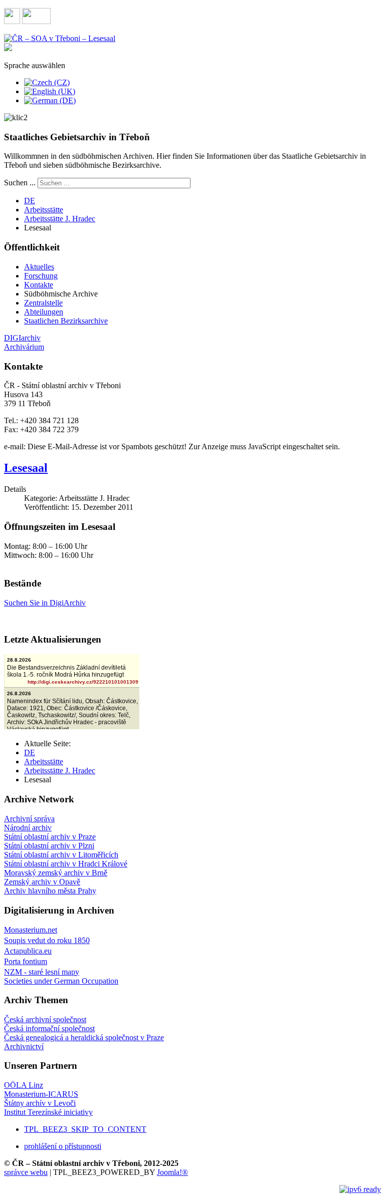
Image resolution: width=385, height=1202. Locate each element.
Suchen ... (20, 182)
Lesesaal (26, 467)
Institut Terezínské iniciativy (48, 1112)
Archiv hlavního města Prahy (50, 890)
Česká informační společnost (49, 1028)
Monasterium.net (30, 930)
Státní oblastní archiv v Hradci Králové (65, 863)
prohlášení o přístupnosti (62, 1146)
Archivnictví (24, 1046)
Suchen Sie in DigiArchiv (45, 602)
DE (29, 200)
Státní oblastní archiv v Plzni (49, 845)
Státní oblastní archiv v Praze (50, 836)
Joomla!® (172, 1172)
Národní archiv (28, 827)
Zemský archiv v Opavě (42, 881)
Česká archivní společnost (45, 1019)
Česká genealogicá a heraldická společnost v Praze (84, 1037)
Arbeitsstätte (43, 209)
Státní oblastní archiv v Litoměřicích (61, 854)
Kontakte (38, 284)
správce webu (26, 1172)
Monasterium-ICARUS (41, 1094)
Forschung (41, 275)
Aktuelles (39, 266)
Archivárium (24, 347)
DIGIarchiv (22, 338)
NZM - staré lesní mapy (41, 972)
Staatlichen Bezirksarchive (66, 321)
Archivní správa (29, 818)
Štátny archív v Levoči (40, 1103)
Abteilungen (43, 312)
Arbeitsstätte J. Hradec (59, 218)
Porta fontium (25, 961)
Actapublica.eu (28, 951)
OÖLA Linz (23, 1085)
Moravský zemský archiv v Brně (55, 872)
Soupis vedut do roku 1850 (47, 940)
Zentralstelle (43, 302)
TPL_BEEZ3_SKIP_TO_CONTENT (85, 1129)
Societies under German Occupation (61, 981)
